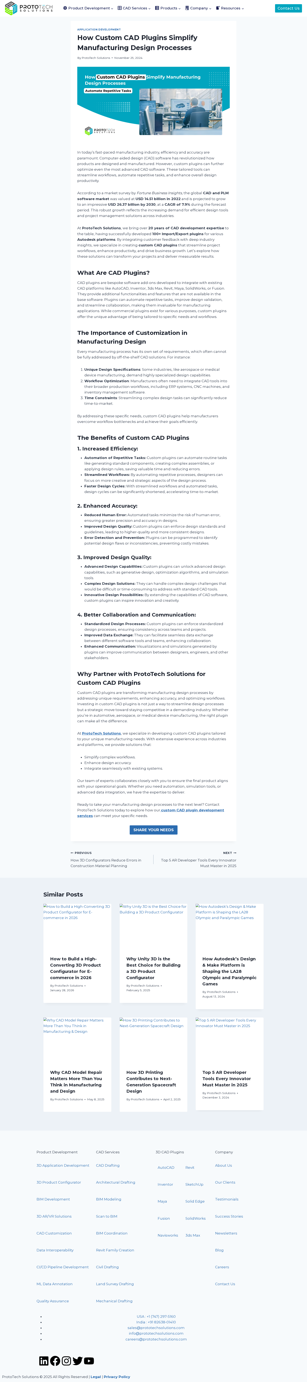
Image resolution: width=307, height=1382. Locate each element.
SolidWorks (195, 1218)
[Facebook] (55, 1361)
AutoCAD (166, 1167)
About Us (223, 1165)
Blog (219, 1250)
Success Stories (229, 1216)
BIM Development (53, 1199)
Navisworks (168, 1235)
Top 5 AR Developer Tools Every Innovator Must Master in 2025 (198, 859)
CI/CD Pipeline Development (63, 1267)
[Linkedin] (44, 1361)
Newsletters (226, 1233)
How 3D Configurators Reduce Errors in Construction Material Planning (106, 859)
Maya (162, 1201)
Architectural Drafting (115, 1182)
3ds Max (192, 1235)
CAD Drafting (108, 1165)
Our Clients (225, 1182)
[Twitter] (77, 1361)
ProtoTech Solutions (96, 57)
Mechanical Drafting (114, 1301)
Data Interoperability (55, 1250)
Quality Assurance (53, 1301)
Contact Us (288, 8)
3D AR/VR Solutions (54, 1216)
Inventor (165, 1184)
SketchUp (194, 1184)
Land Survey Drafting (115, 1284)
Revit (189, 1167)
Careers (222, 1267)
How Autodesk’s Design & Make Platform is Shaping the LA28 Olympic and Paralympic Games (229, 971)
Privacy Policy (117, 1377)
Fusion (164, 1218)
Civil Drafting (107, 1267)
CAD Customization (54, 1233)
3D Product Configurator (59, 1182)
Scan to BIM (106, 1216)
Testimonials (226, 1199)
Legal (96, 1377)
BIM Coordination (112, 1233)
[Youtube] (89, 1361)
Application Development (99, 29)
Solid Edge (195, 1201)
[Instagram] (66, 1361)
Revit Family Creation (115, 1250)
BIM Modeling (109, 1199)
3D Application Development (63, 1165)
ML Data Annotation (55, 1284)
